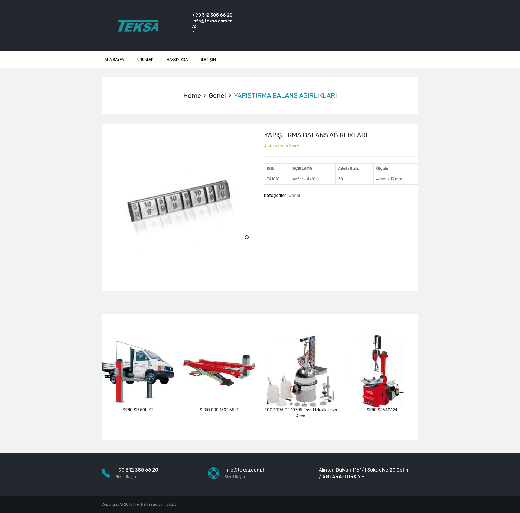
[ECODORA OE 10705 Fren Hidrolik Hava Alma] (300, 371)
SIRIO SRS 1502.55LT (219, 409)
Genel (217, 95)
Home (192, 95)
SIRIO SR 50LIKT (138, 409)
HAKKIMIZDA (177, 59)
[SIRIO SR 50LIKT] (138, 371)
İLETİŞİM (208, 59)
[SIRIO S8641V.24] (381, 371)
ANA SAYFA (114, 59)
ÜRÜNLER (145, 59)
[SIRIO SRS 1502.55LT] (219, 371)
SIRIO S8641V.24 (382, 409)
